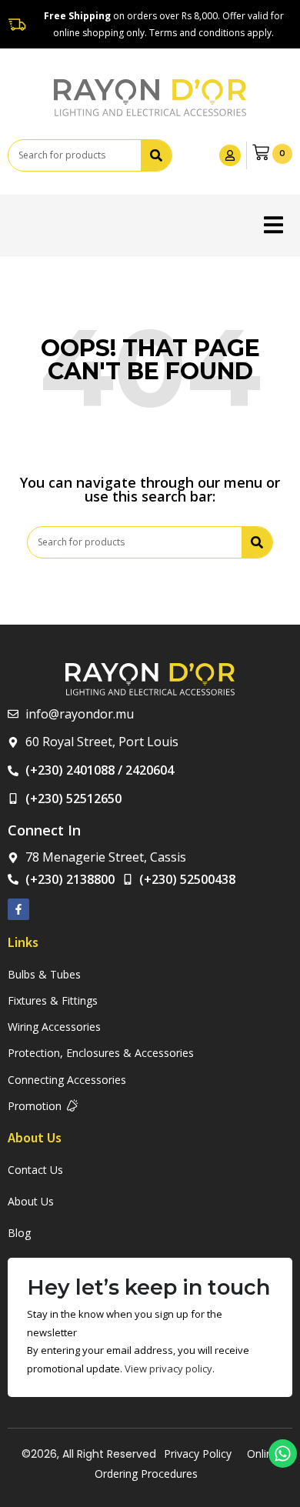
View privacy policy (168, 1368)
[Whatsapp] (282, 1453)
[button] (273, 225)
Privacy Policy (198, 1453)
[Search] (156, 155)
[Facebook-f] (18, 909)
